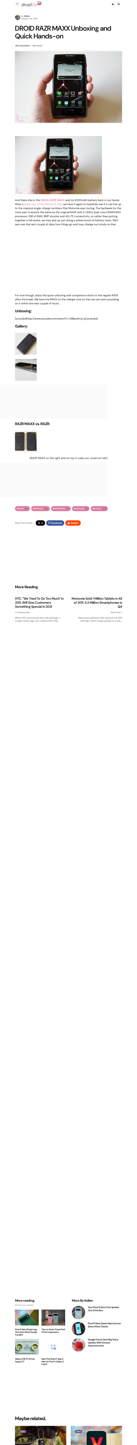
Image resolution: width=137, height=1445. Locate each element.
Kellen (27, 16)
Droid (23, 508)
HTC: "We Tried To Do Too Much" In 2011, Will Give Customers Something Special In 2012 (39, 603)
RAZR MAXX (62, 508)
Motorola (41, 508)
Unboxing (81, 508)
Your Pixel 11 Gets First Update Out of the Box (103, 1309)
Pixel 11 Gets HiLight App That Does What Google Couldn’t (26, 1332)
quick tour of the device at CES (43, 204)
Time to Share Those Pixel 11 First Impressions (53, 1331)
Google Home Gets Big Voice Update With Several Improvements (103, 1342)
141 (22, 45)
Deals (23, 1431)
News (78, 1431)
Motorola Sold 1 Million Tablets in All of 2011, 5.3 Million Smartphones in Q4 (97, 603)
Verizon (100, 508)
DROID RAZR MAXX (53, 200)
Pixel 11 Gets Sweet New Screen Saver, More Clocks (104, 1325)
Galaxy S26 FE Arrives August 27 (25, 1360)
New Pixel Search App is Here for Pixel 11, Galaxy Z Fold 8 (52, 1362)
